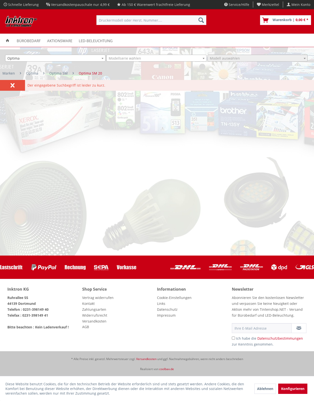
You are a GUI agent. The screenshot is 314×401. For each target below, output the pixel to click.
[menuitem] (268, 4)
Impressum (166, 315)
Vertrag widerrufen (98, 297)
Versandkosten (94, 321)
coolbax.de (166, 369)
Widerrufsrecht (94, 315)
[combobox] (55, 58)
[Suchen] (201, 20)
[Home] (7, 40)
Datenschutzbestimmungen (280, 338)
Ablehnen (265, 388)
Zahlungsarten (94, 309)
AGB (85, 326)
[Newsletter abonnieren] (298, 328)
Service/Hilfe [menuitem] (238, 4)
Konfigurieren (292, 388)
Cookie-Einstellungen (174, 297)
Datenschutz (167, 309)
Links (161, 303)
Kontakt (88, 303)
